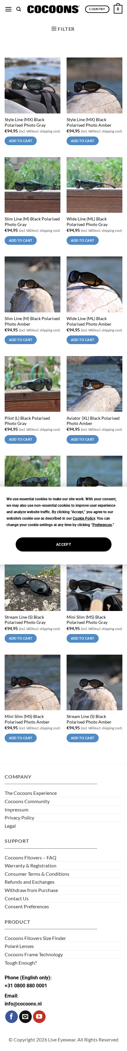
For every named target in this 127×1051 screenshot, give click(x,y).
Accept (63, 544)
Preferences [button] (102, 525)
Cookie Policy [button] (84, 518)
